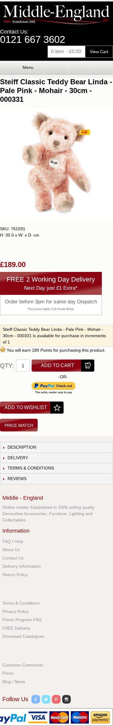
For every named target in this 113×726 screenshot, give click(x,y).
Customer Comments (22, 665)
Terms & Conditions (20, 603)
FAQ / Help (12, 541)
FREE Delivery (16, 628)
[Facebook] (35, 700)
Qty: (7, 365)
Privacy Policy (15, 611)
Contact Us (13, 558)
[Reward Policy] (2, 350)
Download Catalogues (23, 636)
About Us (11, 549)
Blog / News (13, 681)
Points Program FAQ (22, 619)
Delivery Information (21, 566)
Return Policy (15, 574)
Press (7, 673)
